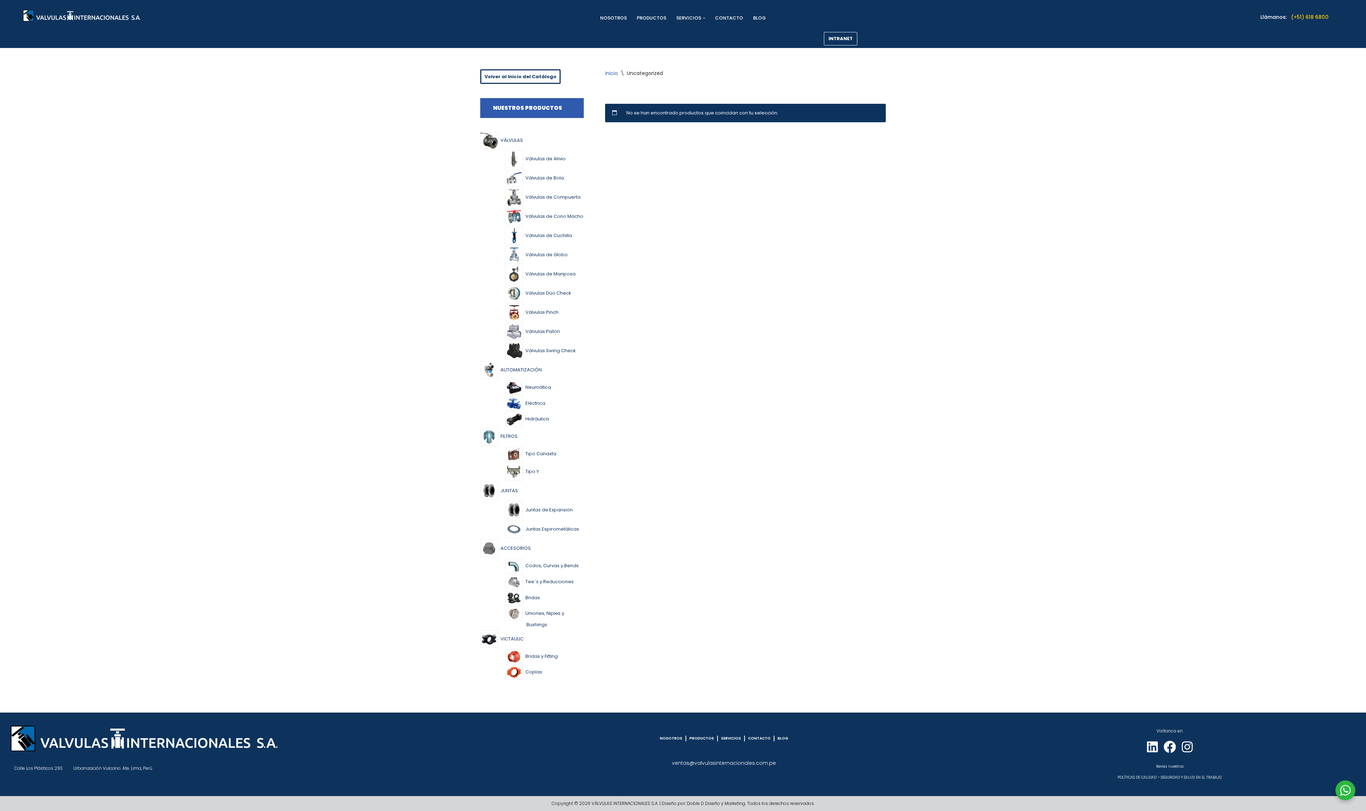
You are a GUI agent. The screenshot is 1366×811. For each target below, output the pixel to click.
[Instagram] (1187, 747)
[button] (704, 18)
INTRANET (840, 38)
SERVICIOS (731, 738)
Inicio (611, 73)
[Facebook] (1170, 747)
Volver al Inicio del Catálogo (520, 76)
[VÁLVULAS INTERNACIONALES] (82, 15)
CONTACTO (729, 18)
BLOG (759, 18)
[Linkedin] (1152, 747)
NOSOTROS (613, 18)
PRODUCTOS (651, 18)
